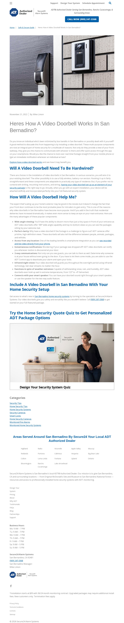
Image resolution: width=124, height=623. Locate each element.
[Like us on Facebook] (11, 586)
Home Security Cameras (20, 419)
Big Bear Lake (93, 453)
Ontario (91, 458)
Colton (23, 458)
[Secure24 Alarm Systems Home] (29, 12)
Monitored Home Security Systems (25, 425)
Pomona (41, 453)
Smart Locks (15, 416)
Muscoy (91, 448)
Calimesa (58, 453)
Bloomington (26, 463)
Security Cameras (17, 412)
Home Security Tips (18, 406)
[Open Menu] (11, 3)
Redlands (24, 453)
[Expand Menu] (43, 22)
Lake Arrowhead (60, 463)
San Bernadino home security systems (52, 296)
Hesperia (74, 453)
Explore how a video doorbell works (26, 162)
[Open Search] (110, 3)
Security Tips (15, 403)
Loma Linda (42, 458)
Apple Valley (76, 448)
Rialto (40, 448)
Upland (74, 458)
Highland (24, 448)
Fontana (57, 458)
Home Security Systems (20, 409)
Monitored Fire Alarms (20, 422)
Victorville (58, 448)
